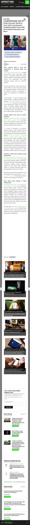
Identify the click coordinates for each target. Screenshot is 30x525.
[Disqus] (15, 236)
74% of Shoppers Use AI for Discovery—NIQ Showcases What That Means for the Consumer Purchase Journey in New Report (14, 503)
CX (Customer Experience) (11, 54)
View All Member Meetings (19, 481)
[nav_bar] (27, 2)
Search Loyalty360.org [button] (19, 2)
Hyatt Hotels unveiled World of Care (12, 72)
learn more (15, 425)
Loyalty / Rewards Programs (12, 56)
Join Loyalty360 (4, 6)
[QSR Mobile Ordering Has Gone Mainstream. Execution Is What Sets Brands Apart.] (15, 325)
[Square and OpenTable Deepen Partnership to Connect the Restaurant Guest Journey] (15, 364)
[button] (15, 4)
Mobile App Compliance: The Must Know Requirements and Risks (17, 467)
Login (22, 2)
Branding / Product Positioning (13, 52)
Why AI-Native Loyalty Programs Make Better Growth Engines (17, 432)
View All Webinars (8, 481)
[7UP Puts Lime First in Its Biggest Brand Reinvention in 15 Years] (15, 286)
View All (23, 414)
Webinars (12, 6)
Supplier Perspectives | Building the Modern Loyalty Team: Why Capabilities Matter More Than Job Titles (18, 421)
